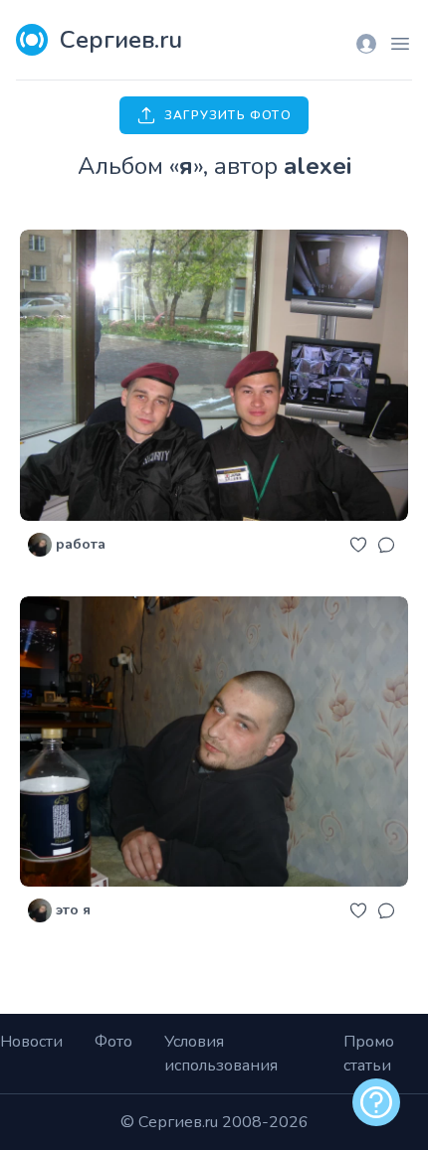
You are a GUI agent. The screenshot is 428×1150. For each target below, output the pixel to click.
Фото (113, 1042)
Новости (31, 1042)
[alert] (376, 1102)
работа (81, 544)
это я (73, 910)
